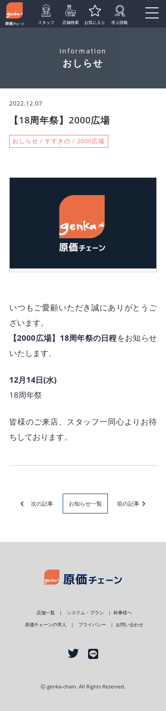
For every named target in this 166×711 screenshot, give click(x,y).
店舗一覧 (45, 613)
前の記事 (129, 503)
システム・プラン (85, 613)
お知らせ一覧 (85, 503)
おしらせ (25, 141)
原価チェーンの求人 (45, 625)
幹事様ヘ (122, 613)
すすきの (58, 141)
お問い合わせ (129, 625)
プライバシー (92, 625)
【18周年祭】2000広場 (59, 119)
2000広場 (91, 141)
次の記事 (39, 503)
